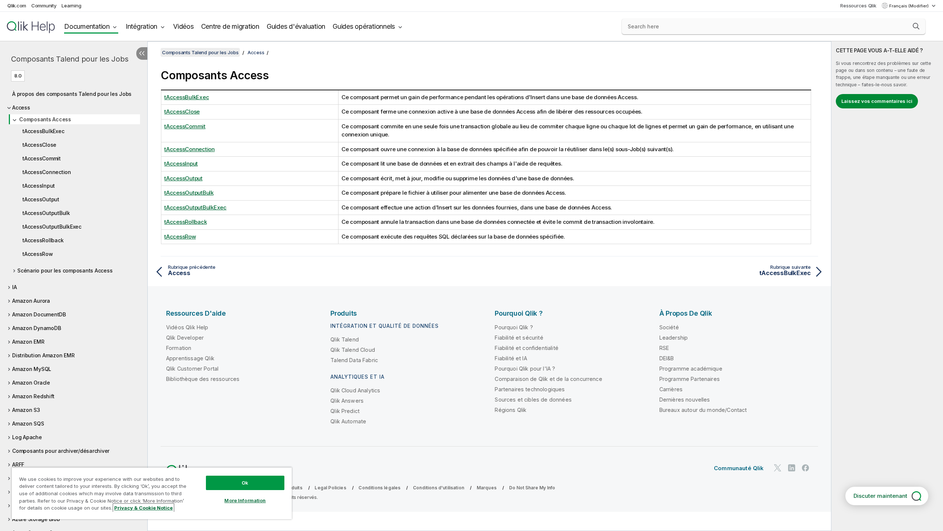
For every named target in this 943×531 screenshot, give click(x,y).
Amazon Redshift (33, 396)
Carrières (671, 389)
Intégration (141, 26)
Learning (71, 5)
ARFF (18, 464)
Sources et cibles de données (533, 399)
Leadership (673, 337)
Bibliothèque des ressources (202, 379)
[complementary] (887, 286)
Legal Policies (330, 487)
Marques (487, 487)
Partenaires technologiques (530, 389)
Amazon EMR (28, 342)
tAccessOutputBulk (46, 213)
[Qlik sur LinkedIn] (791, 467)
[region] (152, 493)
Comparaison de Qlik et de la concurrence (548, 379)
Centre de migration (230, 26)
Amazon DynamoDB (36, 328)
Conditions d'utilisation (438, 487)
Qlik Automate (348, 421)
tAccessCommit (41, 158)
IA (14, 287)
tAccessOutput (40, 199)
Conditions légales (379, 487)
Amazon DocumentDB (39, 314)
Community (44, 5)
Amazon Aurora (31, 301)
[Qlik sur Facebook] (805, 467)
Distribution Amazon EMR (43, 355)
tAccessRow (37, 254)
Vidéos (183, 26)
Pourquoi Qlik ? (514, 327)
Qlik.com (16, 5)
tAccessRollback (42, 240)
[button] (916, 26)
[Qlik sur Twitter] (777, 467)
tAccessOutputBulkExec (51, 226)
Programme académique (690, 368)
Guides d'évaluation (296, 26)
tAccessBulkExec (43, 131)
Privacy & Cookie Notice (143, 508)
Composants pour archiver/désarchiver (60, 451)
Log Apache (27, 437)
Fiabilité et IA (511, 358)
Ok (245, 483)
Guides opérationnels (364, 26)
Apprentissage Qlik (190, 358)
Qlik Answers (347, 401)
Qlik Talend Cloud (352, 350)
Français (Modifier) (909, 5)
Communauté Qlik (739, 468)
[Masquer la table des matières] (141, 53)
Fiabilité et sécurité (519, 337)
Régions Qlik (510, 410)
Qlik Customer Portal (192, 368)
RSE (664, 348)
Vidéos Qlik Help (187, 327)
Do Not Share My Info (532, 487)
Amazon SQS (28, 423)
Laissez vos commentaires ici (876, 101)
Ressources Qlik (858, 5)
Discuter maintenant (880, 495)
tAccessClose (39, 145)
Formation (178, 348)
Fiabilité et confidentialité (526, 348)
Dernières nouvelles (684, 399)
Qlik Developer (185, 337)
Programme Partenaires (689, 379)
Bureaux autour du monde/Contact (703, 410)
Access (21, 107)
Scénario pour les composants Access (64, 270)
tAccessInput (38, 186)
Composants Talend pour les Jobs (69, 59)
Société (669, 327)
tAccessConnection (46, 172)
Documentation (87, 26)
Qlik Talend (344, 339)
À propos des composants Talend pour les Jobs (72, 94)
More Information (245, 500)
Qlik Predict (345, 411)
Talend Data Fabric (354, 360)
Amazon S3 (26, 410)
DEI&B (666, 358)
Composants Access (45, 119)
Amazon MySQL (31, 369)
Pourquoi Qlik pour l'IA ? (525, 368)
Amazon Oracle (31, 382)
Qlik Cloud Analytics (355, 390)
